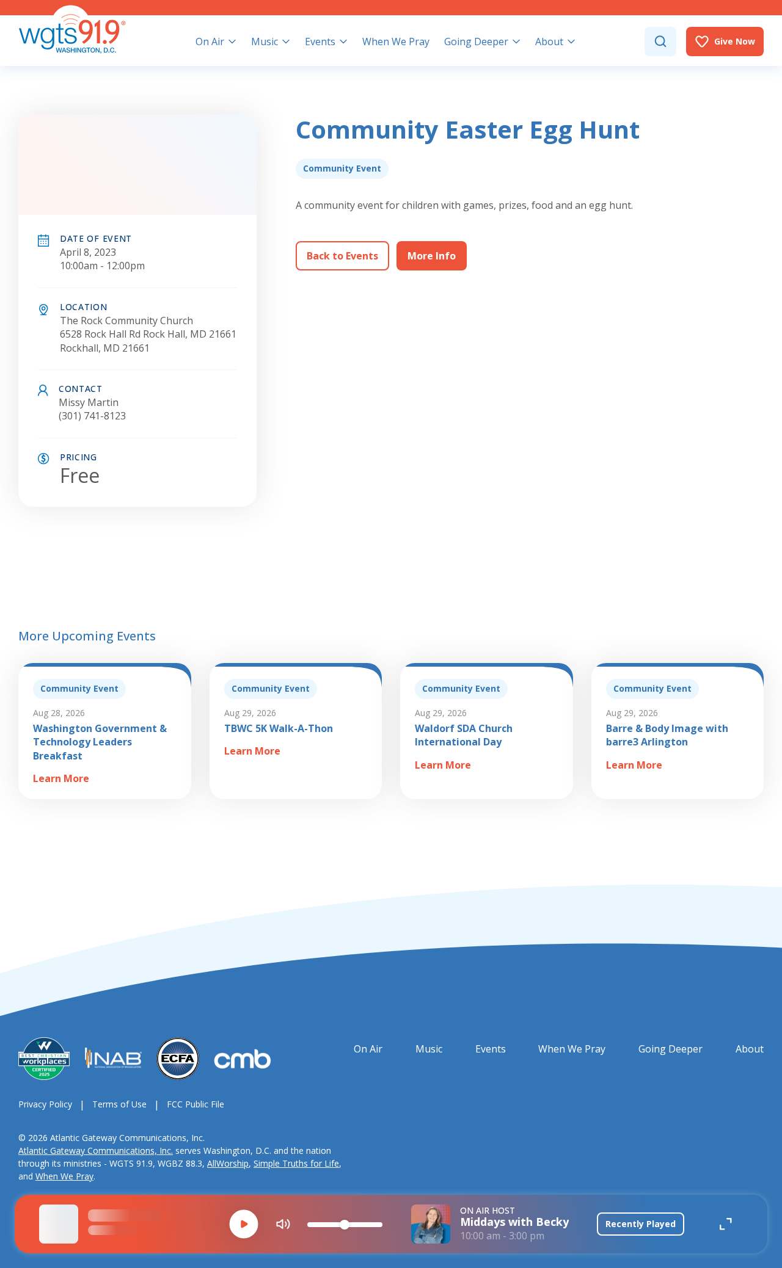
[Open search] (660, 41)
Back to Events (342, 256)
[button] (243, 1224)
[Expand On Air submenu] (232, 41)
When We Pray (64, 1176)
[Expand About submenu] (571, 41)
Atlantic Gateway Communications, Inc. (95, 1150)
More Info (431, 256)
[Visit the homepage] (72, 29)
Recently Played (640, 1224)
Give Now (734, 41)
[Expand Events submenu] (343, 41)
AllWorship (228, 1163)
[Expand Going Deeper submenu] (516, 41)
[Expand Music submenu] (286, 41)
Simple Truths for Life (296, 1163)
